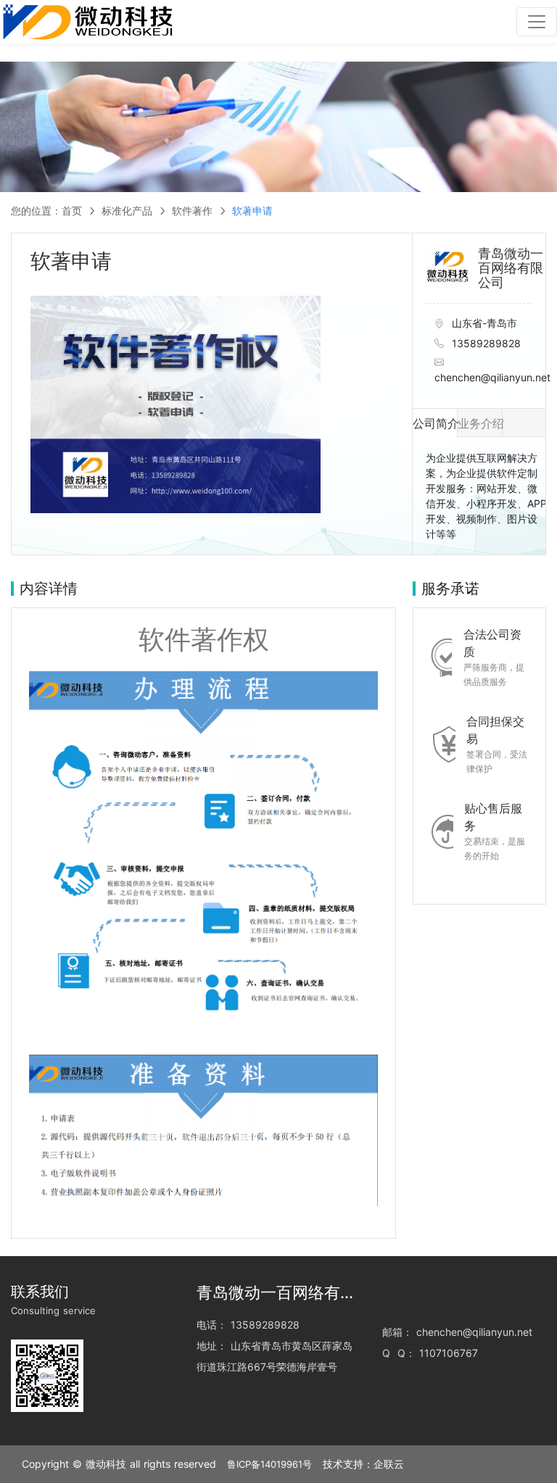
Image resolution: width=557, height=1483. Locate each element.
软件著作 (192, 210)
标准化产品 (127, 210)
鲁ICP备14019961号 (269, 1464)
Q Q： (399, 1353)
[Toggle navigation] (536, 21)
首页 (72, 210)
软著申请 (252, 210)
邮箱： (397, 1332)
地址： (212, 1345)
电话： (212, 1324)
